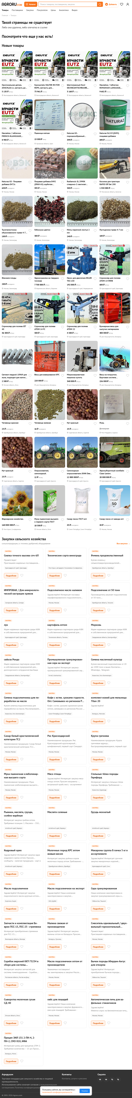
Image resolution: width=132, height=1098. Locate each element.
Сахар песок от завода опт (112, 519)
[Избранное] (121, 4)
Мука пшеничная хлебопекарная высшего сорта (21, 775)
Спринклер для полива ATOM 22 (77, 327)
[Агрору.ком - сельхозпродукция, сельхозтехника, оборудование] (12, 4)
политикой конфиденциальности (57, 1092)
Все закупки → (123, 543)
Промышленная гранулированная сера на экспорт (65, 661)
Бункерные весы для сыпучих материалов (109, 327)
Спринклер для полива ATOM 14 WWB (110, 279)
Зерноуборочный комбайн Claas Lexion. (112, 472)
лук (6, 625)
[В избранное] (30, 86)
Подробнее (11, 575)
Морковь (96, 625)
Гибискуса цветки (42, 229)
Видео (74, 10)
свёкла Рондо (11, 659)
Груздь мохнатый (100, 812)
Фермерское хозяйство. (13, 519)
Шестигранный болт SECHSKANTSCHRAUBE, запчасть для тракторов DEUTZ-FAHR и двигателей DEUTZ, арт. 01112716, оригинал (79, 86)
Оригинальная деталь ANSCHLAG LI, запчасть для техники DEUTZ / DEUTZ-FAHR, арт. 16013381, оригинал (14, 86)
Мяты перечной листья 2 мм (78, 231)
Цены (53, 10)
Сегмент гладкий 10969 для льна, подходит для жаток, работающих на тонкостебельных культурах (14, 376)
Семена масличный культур (106, 659)
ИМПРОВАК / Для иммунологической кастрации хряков (21, 591)
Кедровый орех (13, 850)
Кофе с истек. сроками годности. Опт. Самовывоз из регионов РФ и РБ (65, 701)
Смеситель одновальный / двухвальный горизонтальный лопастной (109, 927)
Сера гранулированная (104, 888)
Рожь (102, 422)
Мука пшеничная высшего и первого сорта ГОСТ (46, 520)
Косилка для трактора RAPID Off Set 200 (110, 183)
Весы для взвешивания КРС (46, 374)
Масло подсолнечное (16, 888)
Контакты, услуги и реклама (74, 1078)
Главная (5, 15)
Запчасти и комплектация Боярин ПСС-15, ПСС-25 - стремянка (22, 925)
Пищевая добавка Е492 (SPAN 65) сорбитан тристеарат (45, 183)
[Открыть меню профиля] (127, 4)
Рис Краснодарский (58, 736)
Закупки (30, 10)
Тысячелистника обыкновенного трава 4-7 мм (14, 231)
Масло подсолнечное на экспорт (65, 888)
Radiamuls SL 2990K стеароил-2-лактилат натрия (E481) (76, 183)
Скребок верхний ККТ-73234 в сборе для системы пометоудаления (21, 965)
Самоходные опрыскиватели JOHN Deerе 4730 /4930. (79, 472)
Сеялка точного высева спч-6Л (21, 555)
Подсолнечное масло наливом (64, 590)
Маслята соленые (57, 812)
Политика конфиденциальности (29, 1087)
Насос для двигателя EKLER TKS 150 (79, 279)
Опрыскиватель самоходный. (41, 472)
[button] (100, 4)
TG (112, 1079)
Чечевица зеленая (42, 422)
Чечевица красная (10, 422)
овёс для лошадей (57, 999)
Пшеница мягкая (42, 133)
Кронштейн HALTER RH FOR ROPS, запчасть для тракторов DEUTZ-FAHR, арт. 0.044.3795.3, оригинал (47, 86)
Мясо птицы (54, 774)
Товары (5, 10)
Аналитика (64, 10)
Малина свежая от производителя (57, 925)
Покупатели (42, 10)
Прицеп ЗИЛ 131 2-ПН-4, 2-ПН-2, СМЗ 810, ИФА (19, 1039)
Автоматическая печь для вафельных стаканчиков (107, 1001)
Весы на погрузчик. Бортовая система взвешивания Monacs (109, 376)
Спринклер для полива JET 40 (14, 327)
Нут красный (72, 422)
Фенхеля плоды (9, 278)
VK (100, 1079)
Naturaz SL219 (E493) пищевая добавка (109, 134)
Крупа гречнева (100, 736)
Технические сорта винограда (64, 555)
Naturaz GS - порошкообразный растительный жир (75, 134)
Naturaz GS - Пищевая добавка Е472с (12, 183)
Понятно (85, 1091)
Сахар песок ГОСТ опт (77, 519)
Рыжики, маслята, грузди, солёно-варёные (18, 813)
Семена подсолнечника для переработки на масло (21, 699)
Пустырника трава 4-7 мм (111, 229)
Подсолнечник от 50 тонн (105, 590)
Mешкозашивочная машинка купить (75, 376)
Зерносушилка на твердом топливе (46, 279)
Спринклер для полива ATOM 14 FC (44, 327)
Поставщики (17, 10)
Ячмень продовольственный (107, 555)
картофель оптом (57, 625)
